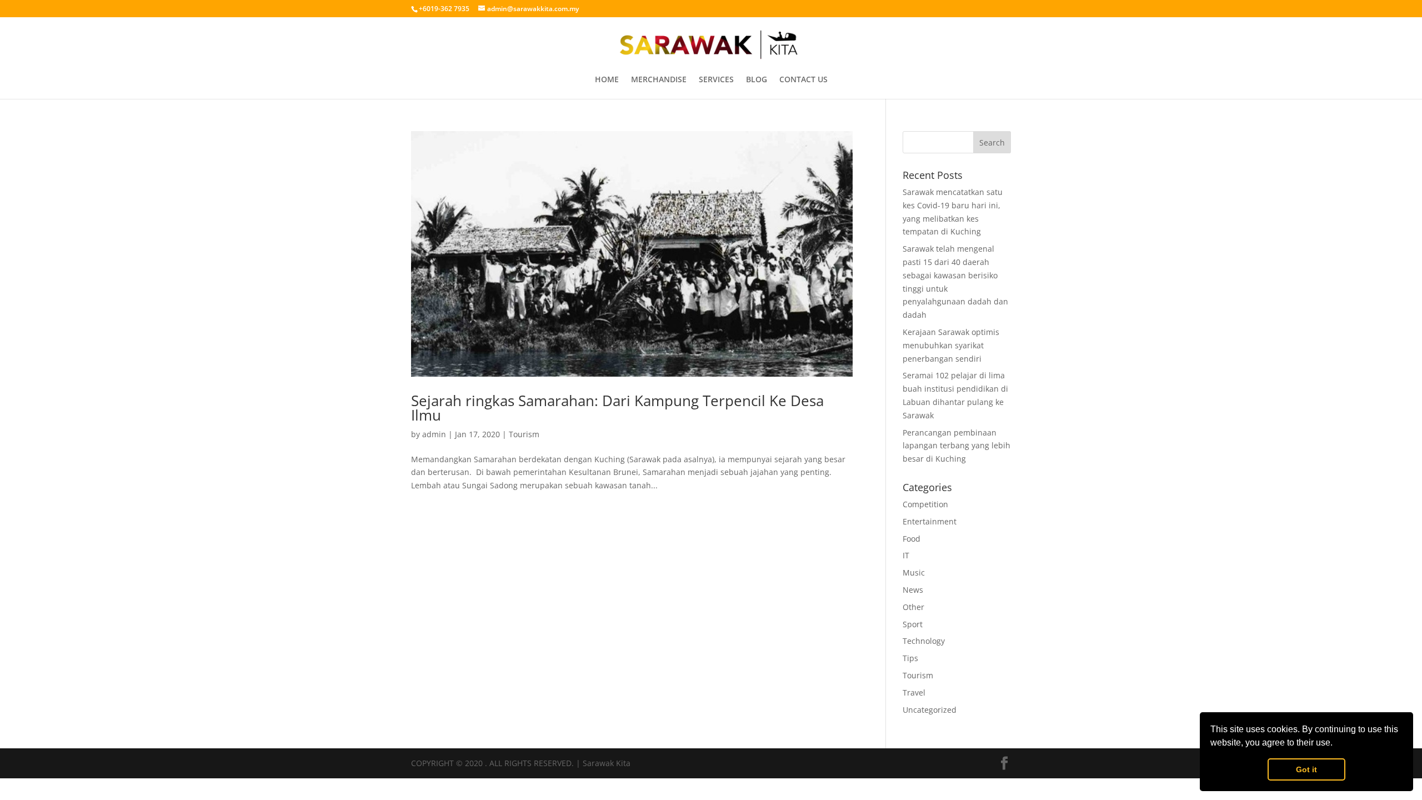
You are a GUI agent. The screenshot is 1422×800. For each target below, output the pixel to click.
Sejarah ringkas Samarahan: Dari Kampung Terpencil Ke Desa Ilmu (617, 408)
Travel (914, 692)
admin (434, 434)
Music (914, 572)
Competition (925, 504)
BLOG (756, 80)
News (913, 589)
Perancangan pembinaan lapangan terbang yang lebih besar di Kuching (956, 445)
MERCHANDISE (659, 80)
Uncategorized (930, 709)
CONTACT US (803, 80)
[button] (1336, 744)
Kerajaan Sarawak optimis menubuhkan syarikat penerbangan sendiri (951, 345)
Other (913, 607)
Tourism (524, 434)
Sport (913, 624)
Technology (924, 641)
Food (911, 538)
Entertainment (930, 521)
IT (906, 555)
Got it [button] (1306, 769)
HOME (607, 80)
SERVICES (716, 80)
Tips (910, 658)
